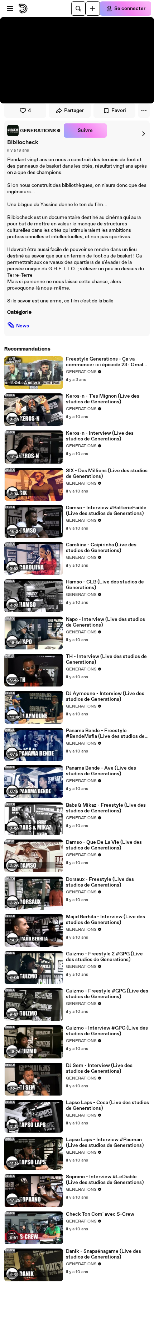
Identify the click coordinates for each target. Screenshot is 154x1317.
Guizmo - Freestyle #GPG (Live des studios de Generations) (107, 994)
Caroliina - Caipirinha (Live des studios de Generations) (101, 547)
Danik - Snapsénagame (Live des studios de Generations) (103, 1254)
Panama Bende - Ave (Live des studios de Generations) (101, 771)
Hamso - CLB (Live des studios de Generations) (105, 585)
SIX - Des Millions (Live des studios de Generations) (107, 473)
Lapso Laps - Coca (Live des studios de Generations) (107, 1105)
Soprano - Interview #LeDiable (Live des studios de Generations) (105, 1179)
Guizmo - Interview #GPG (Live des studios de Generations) (107, 1031)
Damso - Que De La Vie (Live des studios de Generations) (104, 845)
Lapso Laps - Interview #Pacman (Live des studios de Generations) (105, 1142)
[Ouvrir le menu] (10, 8)
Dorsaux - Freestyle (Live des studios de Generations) (100, 882)
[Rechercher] (78, 8)
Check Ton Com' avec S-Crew (100, 1214)
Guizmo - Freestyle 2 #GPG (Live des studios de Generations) (104, 957)
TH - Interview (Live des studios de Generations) (106, 659)
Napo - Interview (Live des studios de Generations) (105, 622)
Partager (74, 110)
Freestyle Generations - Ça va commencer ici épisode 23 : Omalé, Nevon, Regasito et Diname (107, 362)
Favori (118, 110)
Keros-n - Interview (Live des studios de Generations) (100, 436)
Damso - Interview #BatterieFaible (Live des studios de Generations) (106, 510)
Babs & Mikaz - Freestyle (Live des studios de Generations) (106, 808)
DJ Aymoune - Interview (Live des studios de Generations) (105, 696)
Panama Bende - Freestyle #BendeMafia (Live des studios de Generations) (105, 733)
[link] (34, 130)
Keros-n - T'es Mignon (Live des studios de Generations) (102, 399)
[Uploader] (93, 8)
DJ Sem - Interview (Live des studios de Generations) (99, 1068)
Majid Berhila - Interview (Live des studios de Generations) (105, 919)
